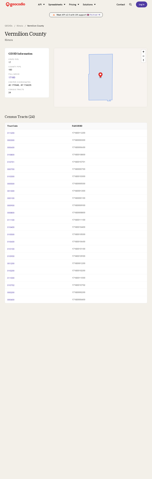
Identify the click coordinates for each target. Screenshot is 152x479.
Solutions (88, 4)
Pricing (72, 4)
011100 (11, 220)
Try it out (93, 15)
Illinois (20, 25)
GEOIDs (8, 25)
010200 (11, 270)
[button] (100, 75)
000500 (11, 183)
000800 (11, 212)
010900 (11, 256)
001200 (11, 263)
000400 (11, 299)
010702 (11, 285)
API (40, 4)
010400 (11, 227)
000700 (11, 169)
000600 (11, 147)
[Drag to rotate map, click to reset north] (143, 60)
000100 (11, 198)
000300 (11, 140)
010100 (11, 249)
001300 (11, 191)
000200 (11, 292)
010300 (11, 176)
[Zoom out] (143, 56)
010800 (11, 154)
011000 (11, 278)
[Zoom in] (143, 52)
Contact (121, 4)
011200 (11, 133)
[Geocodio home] (20, 4)
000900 (11, 205)
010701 (11, 162)
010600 (11, 241)
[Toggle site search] (130, 4)
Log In (141, 4)
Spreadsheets (55, 4)
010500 (11, 234)
